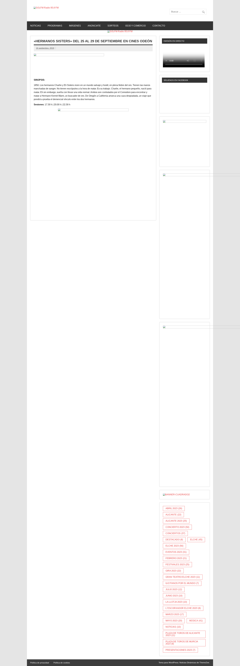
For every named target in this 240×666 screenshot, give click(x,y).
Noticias (35, 26)
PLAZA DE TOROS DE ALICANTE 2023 (183, 634)
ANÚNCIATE (94, 26)
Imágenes (75, 26)
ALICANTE (173, 514)
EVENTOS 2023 (176, 552)
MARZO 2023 (175, 614)
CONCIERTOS (175, 533)
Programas (55, 26)
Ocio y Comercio (135, 26)
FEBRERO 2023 (176, 558)
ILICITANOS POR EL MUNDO (182, 583)
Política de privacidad (39, 663)
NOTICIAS (173, 627)
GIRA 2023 (173, 571)
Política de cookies (61, 663)
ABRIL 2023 (174, 508)
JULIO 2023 (174, 589)
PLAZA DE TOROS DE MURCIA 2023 (182, 642)
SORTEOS (113, 26)
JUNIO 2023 (174, 596)
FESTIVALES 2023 (177, 564)
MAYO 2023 (174, 620)
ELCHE (196, 539)
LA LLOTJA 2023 (176, 602)
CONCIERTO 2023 (177, 527)
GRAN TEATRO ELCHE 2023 (183, 577)
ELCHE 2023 (174, 546)
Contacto (158, 26)
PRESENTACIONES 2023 (180, 650)
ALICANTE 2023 (176, 521)
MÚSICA (196, 620)
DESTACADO (174, 539)
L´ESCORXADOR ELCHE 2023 (183, 608)
